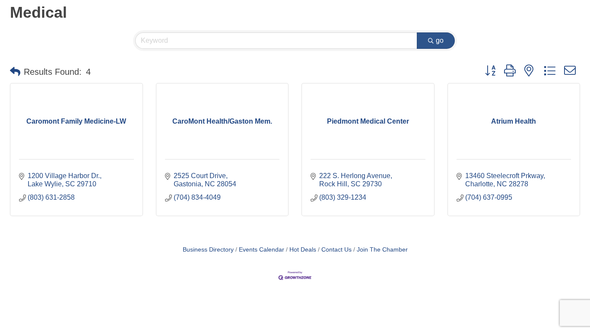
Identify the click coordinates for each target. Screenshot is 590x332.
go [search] (440, 40)
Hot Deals (302, 249)
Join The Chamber (382, 249)
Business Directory (208, 249)
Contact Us (336, 249)
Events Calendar (261, 249)
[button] (15, 72)
